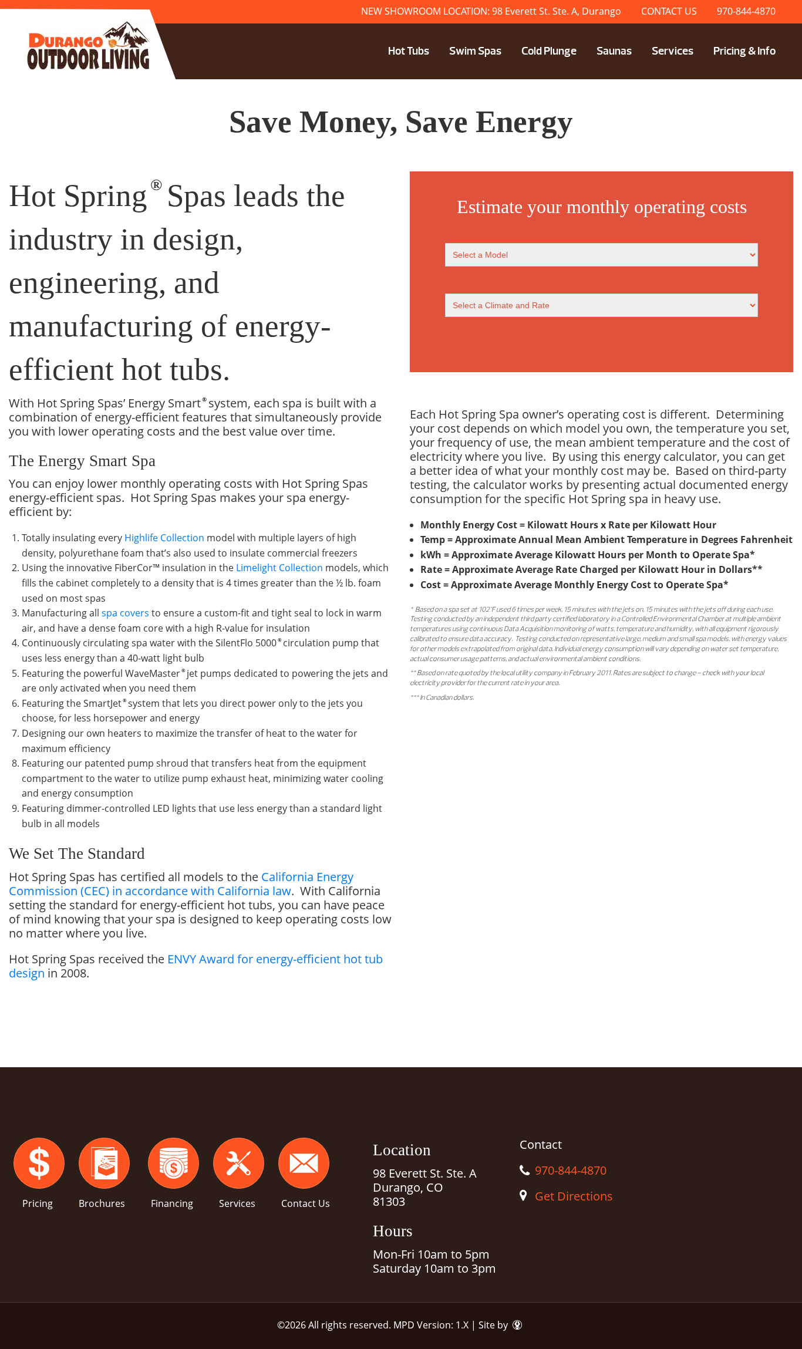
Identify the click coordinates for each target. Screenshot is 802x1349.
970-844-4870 (746, 11)
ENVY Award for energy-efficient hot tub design (196, 966)
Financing (172, 1203)
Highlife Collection (164, 537)
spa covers (125, 612)
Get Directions (574, 1196)
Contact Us (305, 1203)
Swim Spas (475, 51)
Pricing (37, 1203)
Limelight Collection (279, 567)
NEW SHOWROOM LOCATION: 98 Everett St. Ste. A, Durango (491, 11)
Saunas (614, 51)
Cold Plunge (549, 51)
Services (672, 51)
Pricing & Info (744, 51)
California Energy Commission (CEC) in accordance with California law (181, 884)
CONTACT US (669, 11)
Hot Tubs (408, 51)
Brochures (102, 1203)
